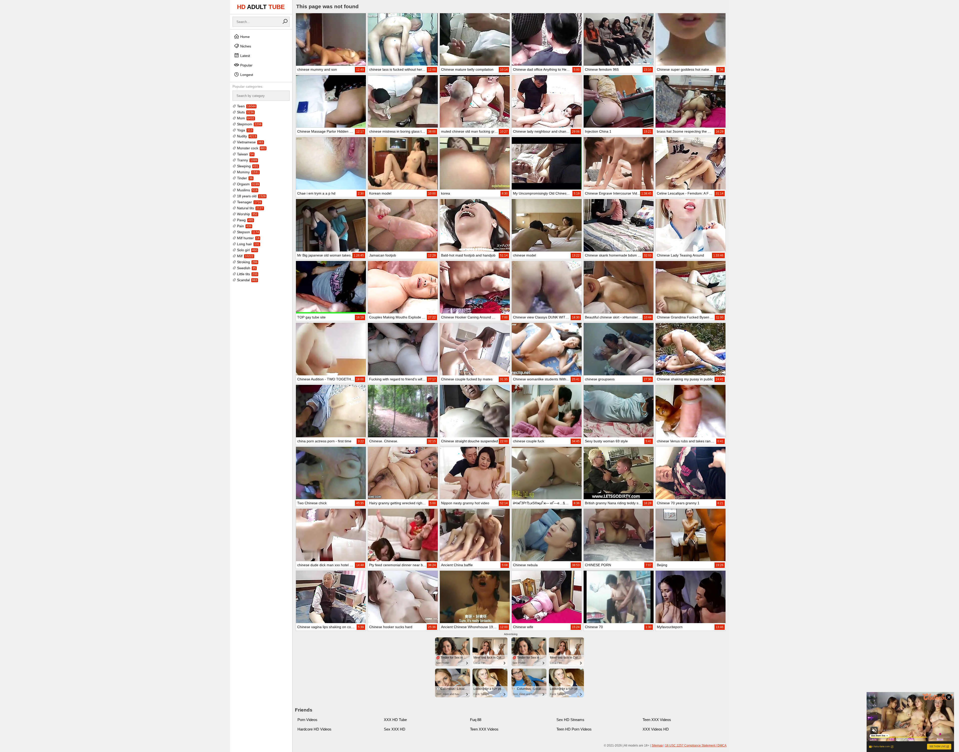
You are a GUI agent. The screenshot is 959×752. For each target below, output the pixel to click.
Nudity (246, 136)
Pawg (244, 220)
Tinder (244, 178)
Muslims (246, 190)
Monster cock (251, 148)
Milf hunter (247, 238)
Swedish (246, 268)
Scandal (246, 280)
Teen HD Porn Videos (574, 729)
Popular (245, 65)
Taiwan (245, 154)
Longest (246, 75)
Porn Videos (307, 720)
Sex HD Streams (570, 720)
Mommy (247, 172)
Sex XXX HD (394, 729)
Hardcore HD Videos (314, 729)
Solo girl (246, 250)
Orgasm (247, 184)
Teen (246, 106)
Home (244, 37)
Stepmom (248, 124)
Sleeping (247, 166)
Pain (243, 226)
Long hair (247, 244)
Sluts (245, 112)
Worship (246, 214)
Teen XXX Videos (657, 720)
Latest (244, 56)
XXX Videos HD (656, 729)
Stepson (247, 232)
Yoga (244, 130)
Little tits (246, 274)
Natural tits (249, 208)
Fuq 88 (475, 720)
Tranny (246, 160)
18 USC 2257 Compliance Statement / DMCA (695, 745)
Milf (244, 256)
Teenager (248, 202)
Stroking (246, 262)
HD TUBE (261, 6)
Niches (245, 46)
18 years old (251, 196)
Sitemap (657, 745)
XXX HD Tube (395, 720)
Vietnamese (249, 142)
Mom (245, 118)
